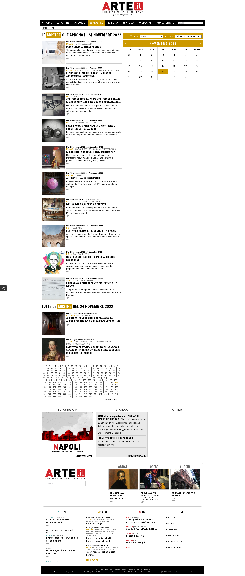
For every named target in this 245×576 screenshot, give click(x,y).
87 (77, 375)
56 (106, 371)
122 (84, 380)
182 (85, 389)
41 (44, 371)
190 (49, 392)
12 (80, 366)
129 (44, 382)
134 (70, 382)
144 (44, 385)
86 (73, 375)
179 (70, 389)
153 (90, 385)
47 (69, 371)
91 (94, 375)
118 (64, 380)
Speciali (147, 22)
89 (85, 375)
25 (56, 368)
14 (89, 366)
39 (115, 368)
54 (98, 371)
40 (119, 368)
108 (93, 378)
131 (54, 382)
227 (85, 396)
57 (110, 371)
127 (110, 380)
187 (111, 389)
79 (44, 375)
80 (48, 375)
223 (64, 396)
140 (101, 382)
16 (97, 366)
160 (49, 387)
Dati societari (98, 569)
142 (111, 382)
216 (106, 394)
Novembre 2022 (163, 43)
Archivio (168, 22)
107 (88, 378)
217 (111, 394)
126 (105, 380)
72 (94, 373)
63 (56, 373)
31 (81, 368)
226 (80, 396)
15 (93, 366)
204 (44, 394)
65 (65, 373)
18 (105, 366)
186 (106, 389)
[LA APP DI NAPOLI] (67, 456)
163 (64, 387)
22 (44, 368)
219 (44, 396)
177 (59, 389)
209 (70, 394)
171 (106, 387)
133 (64, 382)
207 (59, 394)
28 (69, 368)
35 (98, 368)
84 (65, 375)
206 (54, 394)
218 (116, 394)
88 (81, 375)
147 (59, 385)
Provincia (169, 36)
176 (54, 389)
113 (119, 378)
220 (49, 396)
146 (54, 385)
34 (94, 368)
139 (95, 382)
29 (73, 368)
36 (102, 368)
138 (90, 382)
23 (48, 368)
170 (101, 387)
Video (130, 22)
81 (52, 375)
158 (116, 385)
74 (102, 373)
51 (85, 371)
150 (75, 385)
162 (59, 387)
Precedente (126, 43)
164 (70, 387)
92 (98, 375)
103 (68, 378)
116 (54, 380)
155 (101, 385)
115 (49, 380)
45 (60, 371)
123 (89, 380)
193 (64, 392)
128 (115, 380)
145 (49, 385)
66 (69, 373)
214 (95, 394)
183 (90, 389)
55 (102, 371)
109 (99, 378)
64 (60, 373)
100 (52, 378)
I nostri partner (172, 535)
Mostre (98, 22)
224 (70, 396)
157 (111, 385)
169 (95, 387)
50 (81, 371)
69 (81, 373)
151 (80, 385)
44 (56, 371)
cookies (123, 569)
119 (69, 380)
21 (118, 366)
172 (111, 387)
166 (80, 387)
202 (111, 392)
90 (89, 375)
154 (95, 385)
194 (70, 392)
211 (80, 394)
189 (44, 392)
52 (89, 371)
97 (119, 375)
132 (59, 382)
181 (80, 389)
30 (77, 368)
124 (94, 380)
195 (75, 392)
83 (60, 375)
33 (89, 368)
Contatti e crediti (173, 547)
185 (101, 389)
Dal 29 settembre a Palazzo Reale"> (62, 535)
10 (72, 366)
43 (52, 371)
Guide (81, 22)
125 (100, 380)
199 (95, 392)
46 (65, 371)
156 (106, 385)
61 (48, 373)
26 (60, 368)
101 (57, 378)
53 (94, 371)
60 (44, 373)
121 (79, 380)
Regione (134, 36)
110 (104, 378)
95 (110, 375)
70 (85, 373)
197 (85, 392)
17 (101, 366)
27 (65, 368)
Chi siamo (170, 517)
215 (100, 394)
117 (59, 380)
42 (48, 371)
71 (89, 373)
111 (109, 378)
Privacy (116, 569)
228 (90, 396)
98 (44, 378)
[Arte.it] (122, 7)
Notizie (65, 22)
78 (119, 373)
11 (76, 366)
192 (59, 392)
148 (64, 385)
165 (75, 387)
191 (54, 392)
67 (73, 373)
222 (59, 396)
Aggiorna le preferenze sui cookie (139, 569)
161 (54, 387)
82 (56, 375)
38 (110, 368)
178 (64, 389)
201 (106, 392)
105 (78, 378)
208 (64, 394)
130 (49, 382)
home (44, 28)
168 (90, 387)
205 (49, 394)
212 (85, 394)
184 (95, 389)
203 (116, 392)
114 (44, 380)
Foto (114, 22)
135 (75, 382)
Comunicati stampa (174, 541)
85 (69, 375)
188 (116, 389)
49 (77, 371)
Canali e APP (171, 529)
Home (48, 22)
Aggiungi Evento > (113, 399)
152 (85, 385)
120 (74, 380)
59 (119, 371)
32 (85, 368)
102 (62, 378)
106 (83, 378)
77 (115, 373)
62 (52, 373)
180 (75, 389)
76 (110, 373)
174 (44, 389)
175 (49, 389)
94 (106, 375)
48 (73, 371)
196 (80, 392)
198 (90, 392)
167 (85, 387)
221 (54, 396)
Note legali (108, 569)
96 (115, 375)
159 (44, 387)
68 (77, 373)
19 (109, 366)
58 (115, 371)
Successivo (200, 43)
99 (48, 378)
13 (85, 366)
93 (102, 375)
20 (114, 366)
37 (106, 368)
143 (116, 382)
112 (113, 378)
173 (116, 387)
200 (101, 392)
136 (80, 382)
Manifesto (170, 523)
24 (52, 368)
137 (85, 382)
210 (75, 394)
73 (98, 373)
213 (90, 394)
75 (106, 373)
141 (106, 382)
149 (70, 385)
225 (75, 396)
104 (73, 378)
